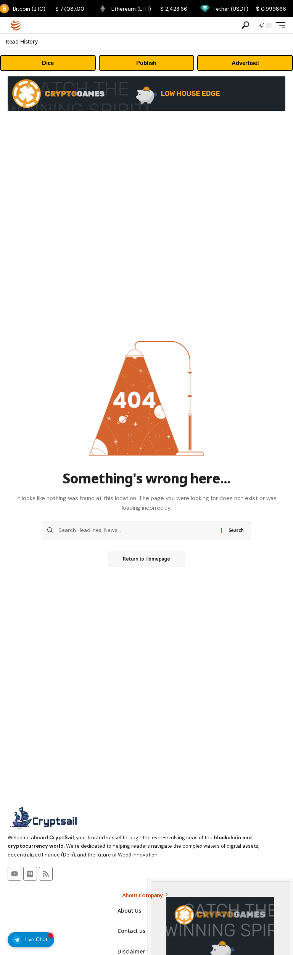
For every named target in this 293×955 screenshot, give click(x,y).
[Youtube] (14, 874)
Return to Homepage (146, 559)
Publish (146, 63)
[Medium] (30, 874)
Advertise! (245, 63)
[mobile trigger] (278, 25)
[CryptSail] (16, 25)
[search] (245, 25)
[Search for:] (137, 530)
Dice (48, 63)
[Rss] (46, 874)
